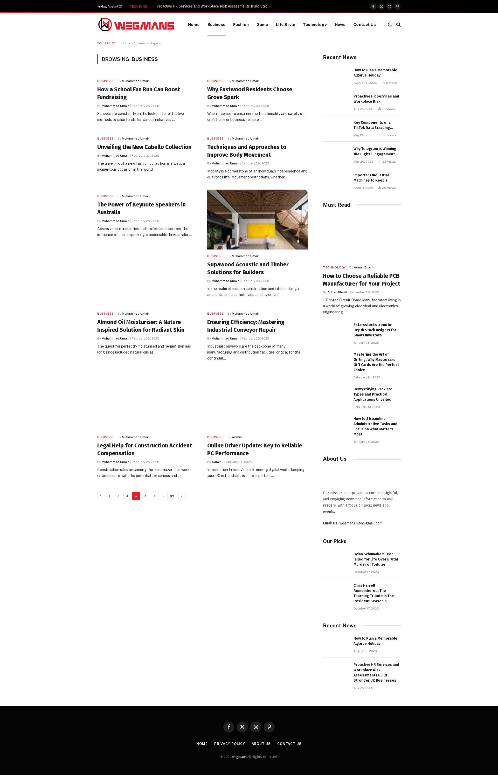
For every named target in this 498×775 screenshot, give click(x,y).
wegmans (239, 757)
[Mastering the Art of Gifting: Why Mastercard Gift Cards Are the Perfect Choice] (336, 360)
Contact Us (364, 24)
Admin (237, 437)
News (340, 24)
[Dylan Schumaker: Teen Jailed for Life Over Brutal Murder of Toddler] (336, 560)
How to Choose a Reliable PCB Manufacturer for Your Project (361, 279)
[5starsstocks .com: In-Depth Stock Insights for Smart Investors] (336, 330)
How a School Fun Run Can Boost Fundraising (138, 93)
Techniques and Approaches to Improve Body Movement (246, 150)
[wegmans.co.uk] (136, 24)
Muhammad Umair (135, 81)
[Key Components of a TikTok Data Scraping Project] (336, 128)
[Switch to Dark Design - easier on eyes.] (390, 24)
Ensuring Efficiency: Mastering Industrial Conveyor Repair (246, 326)
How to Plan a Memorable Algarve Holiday (375, 73)
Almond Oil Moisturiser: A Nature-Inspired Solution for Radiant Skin (140, 326)
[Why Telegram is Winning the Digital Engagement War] (336, 154)
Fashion (241, 24)
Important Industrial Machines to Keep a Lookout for (371, 178)
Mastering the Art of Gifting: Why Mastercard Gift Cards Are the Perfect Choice (376, 362)
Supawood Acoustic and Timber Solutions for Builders (248, 268)
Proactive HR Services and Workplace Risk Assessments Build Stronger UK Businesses (214, 6)
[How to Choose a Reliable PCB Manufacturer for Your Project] (362, 238)
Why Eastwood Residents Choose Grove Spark (249, 93)
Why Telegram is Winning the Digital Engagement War (375, 152)
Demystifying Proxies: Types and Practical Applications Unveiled (373, 394)
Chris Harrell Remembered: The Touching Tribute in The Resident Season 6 (374, 593)
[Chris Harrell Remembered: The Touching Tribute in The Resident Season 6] (336, 591)
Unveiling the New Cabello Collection (144, 146)
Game (262, 24)
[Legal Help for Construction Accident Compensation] (147, 401)
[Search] (398, 24)
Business (216, 24)
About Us (261, 744)
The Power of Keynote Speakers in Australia (141, 208)
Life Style (285, 24)
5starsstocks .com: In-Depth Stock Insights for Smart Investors (375, 330)
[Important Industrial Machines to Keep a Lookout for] (336, 181)
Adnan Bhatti (363, 267)
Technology (315, 24)
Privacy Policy (229, 744)
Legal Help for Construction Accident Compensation (144, 449)
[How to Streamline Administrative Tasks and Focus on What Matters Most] (336, 424)
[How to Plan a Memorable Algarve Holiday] (336, 76)
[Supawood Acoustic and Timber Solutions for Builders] (257, 220)
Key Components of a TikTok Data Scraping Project (372, 125)
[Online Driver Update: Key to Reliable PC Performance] (257, 401)
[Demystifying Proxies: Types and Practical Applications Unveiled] (336, 395)
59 (172, 496)
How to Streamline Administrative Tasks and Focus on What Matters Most (375, 427)
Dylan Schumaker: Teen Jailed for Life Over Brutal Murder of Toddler (376, 559)
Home (194, 24)
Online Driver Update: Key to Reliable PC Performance (254, 449)
